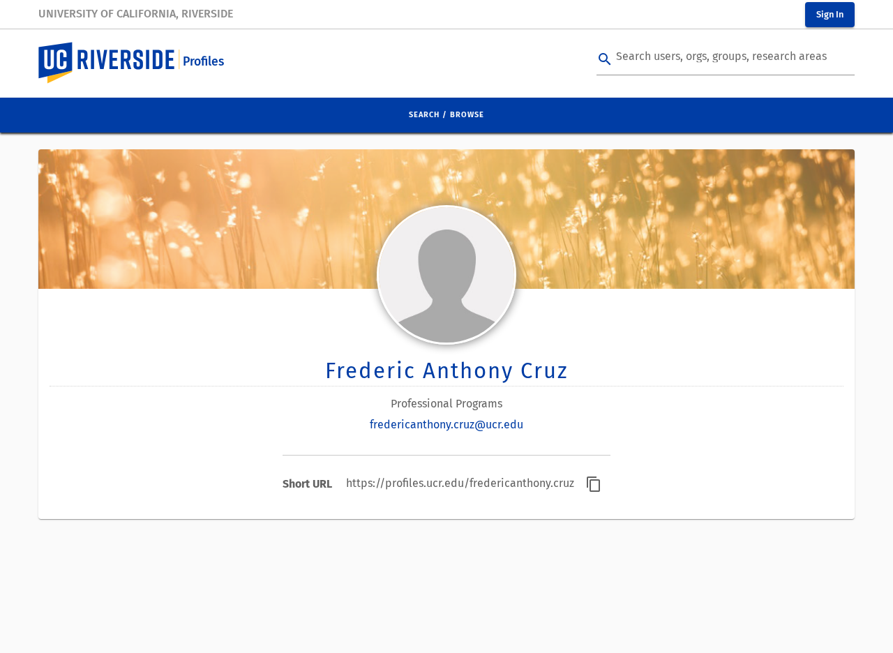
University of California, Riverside (135, 13)
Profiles (203, 61)
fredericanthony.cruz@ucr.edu (446, 424)
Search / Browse (446, 114)
